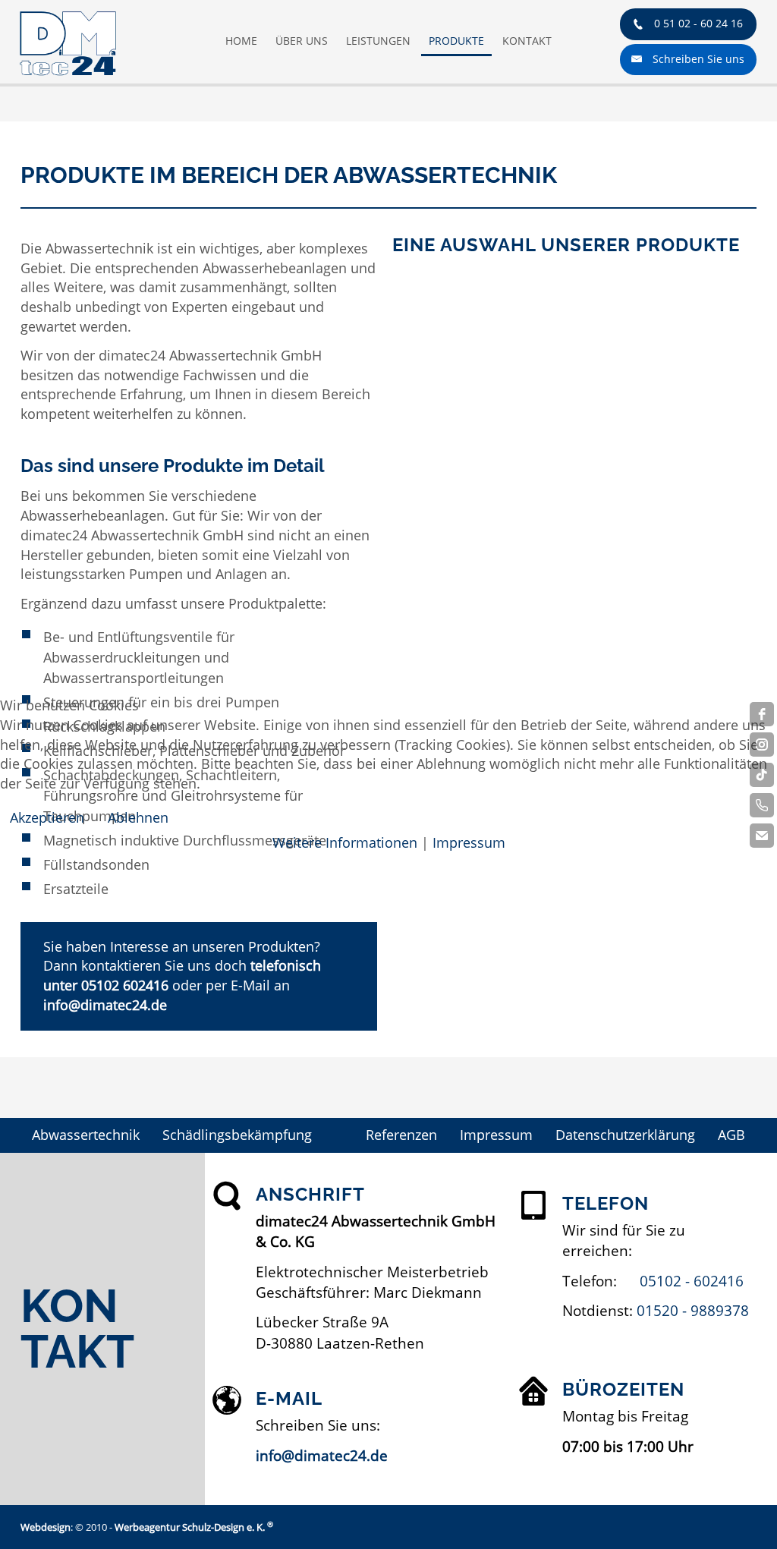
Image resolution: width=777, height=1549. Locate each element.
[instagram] (762, 744)
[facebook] (762, 714)
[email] (762, 835)
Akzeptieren (47, 817)
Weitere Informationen (344, 842)
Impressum (469, 842)
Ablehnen (138, 817)
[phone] (762, 805)
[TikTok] (762, 775)
